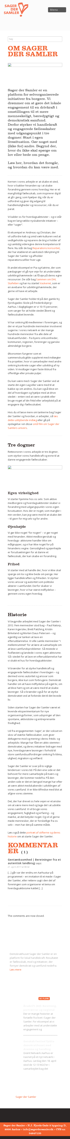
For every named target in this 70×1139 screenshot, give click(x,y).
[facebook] (11, 1114)
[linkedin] (29, 1114)
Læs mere (15, 969)
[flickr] (17, 1114)
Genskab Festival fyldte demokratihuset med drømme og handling (38, 1045)
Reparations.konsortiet (46, 248)
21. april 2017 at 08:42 (19, 866)
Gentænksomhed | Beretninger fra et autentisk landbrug (34, 861)
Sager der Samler (26, 1097)
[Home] (14, 10)
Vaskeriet (45, 283)
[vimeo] (23, 1114)
